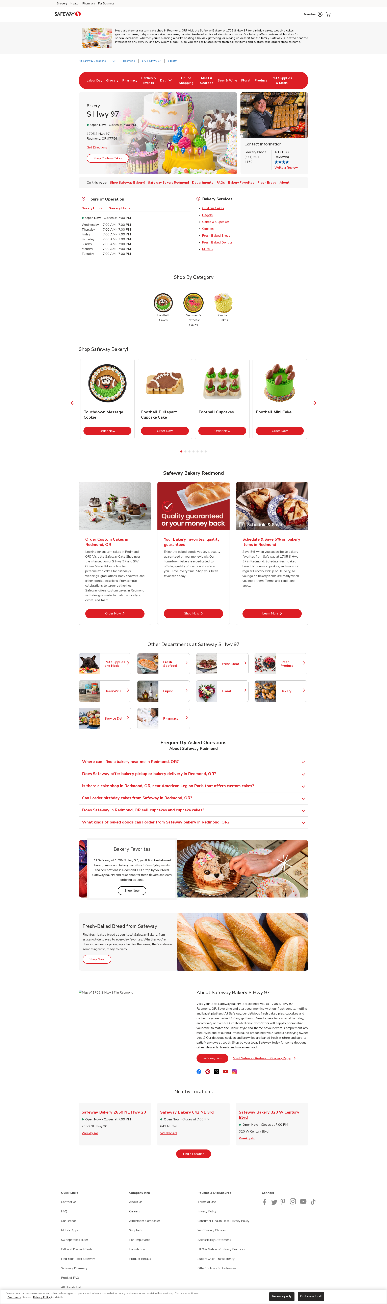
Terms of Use (207, 1202)
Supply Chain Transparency (216, 1259)
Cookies (208, 229)
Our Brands (68, 1221)
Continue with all (311, 1296)
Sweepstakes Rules (74, 1240)
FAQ (64, 1211)
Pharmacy (88, 3)
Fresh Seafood (174, 664)
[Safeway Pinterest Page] (284, 1204)
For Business (106, 3)
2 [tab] (185, 451)
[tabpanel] (107, 399)
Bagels (207, 215)
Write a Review (286, 167)
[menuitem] (94, 80)
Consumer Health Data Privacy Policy (223, 1221)
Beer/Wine (116, 691)
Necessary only (281, 1296)
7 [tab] (206, 451)
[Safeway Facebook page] (265, 1204)
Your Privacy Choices (212, 1230)
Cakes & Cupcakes (216, 222)
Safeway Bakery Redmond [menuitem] (168, 182)
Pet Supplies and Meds (116, 664)
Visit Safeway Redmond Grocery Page (264, 1059)
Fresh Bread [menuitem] (267, 182)
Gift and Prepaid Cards (76, 1249)
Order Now (115, 430)
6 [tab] (202, 451)
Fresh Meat (233, 664)
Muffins (207, 249)
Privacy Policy (207, 1211)
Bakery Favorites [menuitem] (241, 182)
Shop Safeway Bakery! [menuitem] (127, 182)
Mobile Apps (70, 1230)
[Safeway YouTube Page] (303, 1204)
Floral (233, 691)
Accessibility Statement (214, 1240)
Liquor (174, 691)
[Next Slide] (314, 403)
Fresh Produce (292, 664)
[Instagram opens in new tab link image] (293, 1204)
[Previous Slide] (73, 403)
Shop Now (203, 613)
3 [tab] (189, 451)
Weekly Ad (90, 1133)
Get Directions (97, 147)
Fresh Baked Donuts (217, 242)
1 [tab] (181, 451)
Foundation (137, 1249)
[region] (193, 1297)
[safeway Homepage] (68, 14)
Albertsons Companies (144, 1221)
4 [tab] (193, 451)
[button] (313, 14)
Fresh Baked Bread (216, 235)
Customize (14, 1297)
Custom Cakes (213, 208)
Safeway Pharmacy (74, 1268)
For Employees (139, 1240)
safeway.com (215, 1058)
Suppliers (135, 1230)
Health (75, 3)
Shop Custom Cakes (108, 158)
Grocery (61, 3)
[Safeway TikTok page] (313, 1204)
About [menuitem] (284, 182)
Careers (134, 1211)
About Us (135, 1202)
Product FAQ (70, 1278)
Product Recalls (140, 1259)
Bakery (292, 691)
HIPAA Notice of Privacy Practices (221, 1249)
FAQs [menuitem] (220, 182)
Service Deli (116, 718)
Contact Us (68, 1202)
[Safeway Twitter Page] (274, 1204)
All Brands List (71, 1287)
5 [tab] (198, 451)
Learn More (282, 613)
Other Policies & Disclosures (217, 1268)
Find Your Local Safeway (78, 1259)
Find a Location (197, 1153)
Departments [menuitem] (202, 182)
